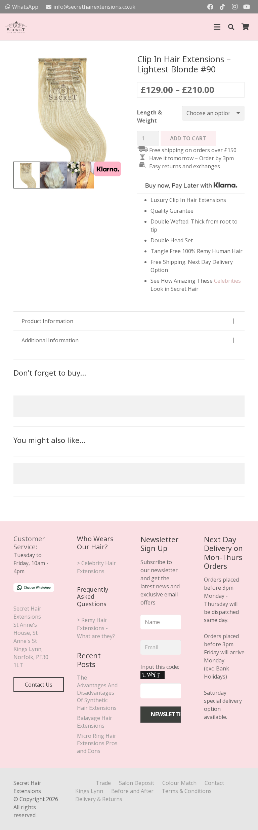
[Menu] (217, 27)
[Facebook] (210, 7)
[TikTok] (222, 7)
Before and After (132, 791)
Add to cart (188, 138)
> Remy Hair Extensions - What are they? (96, 628)
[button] (231, 27)
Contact (214, 783)
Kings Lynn (89, 791)
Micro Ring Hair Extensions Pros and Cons (97, 743)
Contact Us (38, 684)
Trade (103, 783)
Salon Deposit (136, 783)
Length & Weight (149, 116)
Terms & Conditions (187, 791)
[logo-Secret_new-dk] (16, 27)
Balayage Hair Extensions (94, 721)
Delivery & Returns (98, 799)
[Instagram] (234, 7)
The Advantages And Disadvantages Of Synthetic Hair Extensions (97, 693)
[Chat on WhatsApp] (33, 589)
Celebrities (227, 280)
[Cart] (245, 26)
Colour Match (179, 783)
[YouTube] (247, 7)
